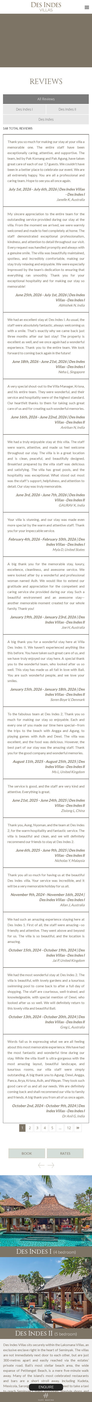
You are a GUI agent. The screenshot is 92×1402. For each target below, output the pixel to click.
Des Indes (46, 119)
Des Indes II (67, 109)
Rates (65, 1153)
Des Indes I (24, 109)
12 (69, 1128)
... (60, 1128)
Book (27, 1153)
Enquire (46, 1387)
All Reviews (46, 99)
